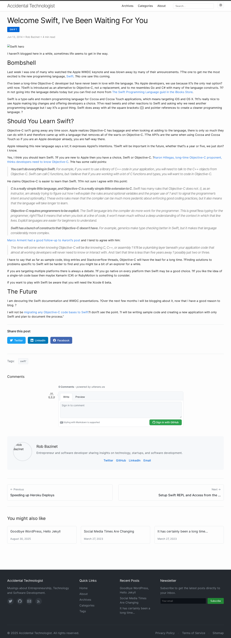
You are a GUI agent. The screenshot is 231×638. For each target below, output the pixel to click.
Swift (13, 29)
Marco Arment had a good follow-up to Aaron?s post (43, 240)
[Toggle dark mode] (221, 5)
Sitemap (218, 633)
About (161, 6)
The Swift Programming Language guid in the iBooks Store (152, 92)
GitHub (121, 460)
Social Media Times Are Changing (109, 531)
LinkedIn (40, 340)
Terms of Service (193, 633)
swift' (23, 361)
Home (83, 588)
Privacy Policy (165, 633)
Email (147, 460)
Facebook (63, 340)
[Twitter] (10, 601)
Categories (145, 6)
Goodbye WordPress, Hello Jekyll (35, 531)
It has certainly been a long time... (183, 531)
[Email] (29, 601)
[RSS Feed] (38, 601)
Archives (127, 6)
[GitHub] (20, 601)
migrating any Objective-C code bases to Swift (56, 312)
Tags (82, 611)
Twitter (18, 340)
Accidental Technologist (31, 5)
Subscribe (215, 601)
